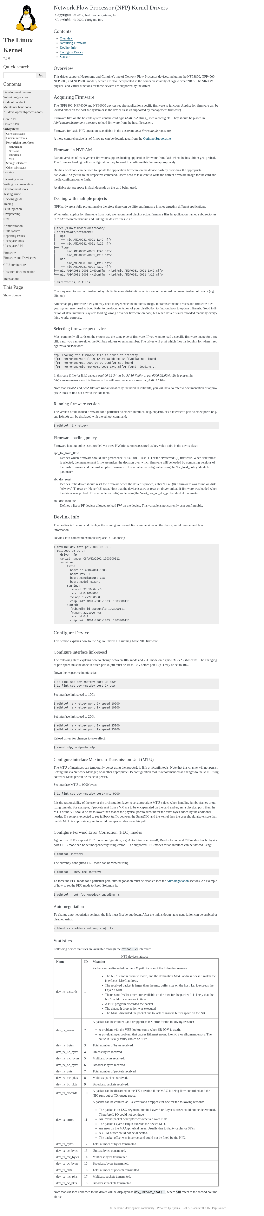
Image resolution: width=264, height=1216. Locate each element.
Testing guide (12, 194)
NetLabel (14, 150)
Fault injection (12, 209)
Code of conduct (14, 102)
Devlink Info (68, 47)
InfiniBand (15, 154)
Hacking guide (12, 199)
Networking (15, 146)
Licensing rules (13, 179)
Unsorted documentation (19, 271)
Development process (17, 92)
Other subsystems (16, 167)
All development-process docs (22, 112)
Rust (6, 219)
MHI (11, 158)
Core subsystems (15, 133)
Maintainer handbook (17, 107)
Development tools (15, 189)
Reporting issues (14, 236)
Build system (11, 231)
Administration (13, 226)
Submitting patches (15, 97)
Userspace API (13, 245)
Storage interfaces (16, 163)
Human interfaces (16, 138)
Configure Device (71, 52)
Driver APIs (11, 124)
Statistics (65, 56)
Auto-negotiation (178, 881)
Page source (219, 1208)
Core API (9, 119)
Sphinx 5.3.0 (179, 1208)
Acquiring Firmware (73, 43)
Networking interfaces (20, 142)
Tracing (8, 204)
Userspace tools (13, 240)
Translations (11, 279)
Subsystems (11, 129)
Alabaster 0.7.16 (200, 1208)
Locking (8, 172)
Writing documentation (18, 184)
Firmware (9, 252)
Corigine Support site (157, 138)
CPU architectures (15, 264)
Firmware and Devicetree (19, 257)
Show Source (12, 295)
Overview (66, 38)
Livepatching (11, 214)
